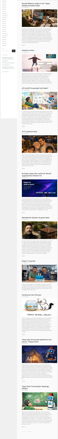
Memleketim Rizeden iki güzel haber (36, 218)
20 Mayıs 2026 (26, 177)
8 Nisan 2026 (26, 343)
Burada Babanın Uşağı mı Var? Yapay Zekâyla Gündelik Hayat (36, 4)
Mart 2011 (4, 19)
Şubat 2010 (4, 43)
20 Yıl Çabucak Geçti (6, 64)
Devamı (23, 45)
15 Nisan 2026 (26, 262)
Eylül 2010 (4, 31)
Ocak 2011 (4, 23)
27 (27, 431)
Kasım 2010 (4, 27)
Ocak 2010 (4, 45)
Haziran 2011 (4, 17)
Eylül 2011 (4, 11)
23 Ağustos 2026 (26, 7)
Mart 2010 (4, 41)
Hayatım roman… (5, 60)
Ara (2, 48)
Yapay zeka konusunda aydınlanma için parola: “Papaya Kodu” (37, 340)
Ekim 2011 (4, 9)
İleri (30, 431)
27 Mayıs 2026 (26, 133)
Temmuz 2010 (4, 35)
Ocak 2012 (4, 3)
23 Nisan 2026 (26, 219)
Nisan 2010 (4, 39)
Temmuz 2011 (4, 15)
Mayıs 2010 (4, 37)
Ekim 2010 (4, 29)
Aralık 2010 (4, 25)
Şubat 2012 (4, 1)
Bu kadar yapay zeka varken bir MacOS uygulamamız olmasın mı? (36, 174)
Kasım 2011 (4, 7)
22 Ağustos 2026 (26, 52)
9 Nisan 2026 (26, 296)
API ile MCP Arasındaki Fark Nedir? (8, 62)
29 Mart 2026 (26, 390)
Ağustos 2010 (4, 33)
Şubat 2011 (4, 21)
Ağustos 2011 (4, 13)
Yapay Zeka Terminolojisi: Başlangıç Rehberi (35, 387)
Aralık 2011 (4, 5)
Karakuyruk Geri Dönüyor (31, 295)
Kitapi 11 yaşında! (28, 261)
